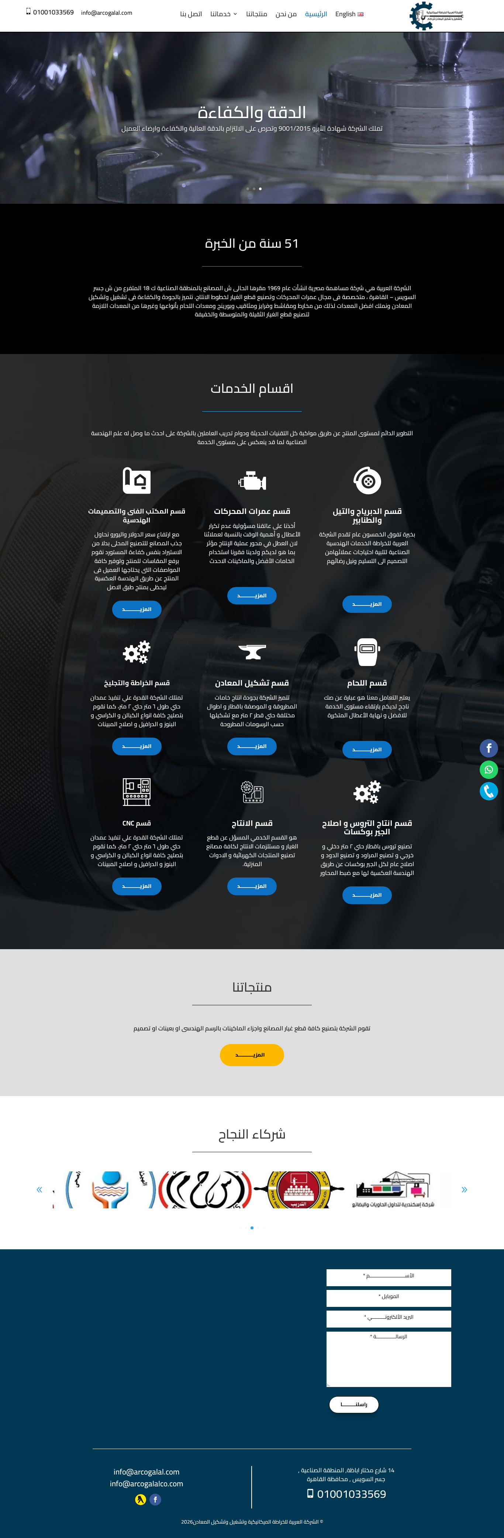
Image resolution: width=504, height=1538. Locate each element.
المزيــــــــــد (137, 609)
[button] (464, 1190)
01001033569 (53, 12)
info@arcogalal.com (147, 1472)
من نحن (286, 14)
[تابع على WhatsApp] (489, 770)
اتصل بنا (191, 14)
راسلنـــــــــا (354, 1404)
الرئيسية (316, 14)
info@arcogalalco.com (146, 1483)
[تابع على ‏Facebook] (155, 1500)
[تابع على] (140, 1500)
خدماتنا (220, 14)
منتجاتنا (256, 14)
